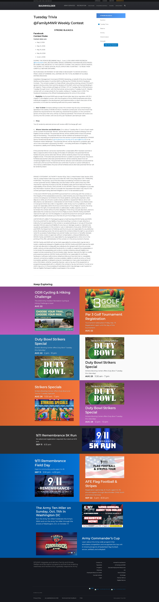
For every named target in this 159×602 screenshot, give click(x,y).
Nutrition (102, 20)
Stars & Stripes (121, 572)
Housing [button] (111, 5)
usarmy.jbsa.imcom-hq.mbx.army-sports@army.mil (69, 139)
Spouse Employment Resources (116, 567)
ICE (124, 570)
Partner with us (120, 0)
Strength (103, 41)
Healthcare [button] (91, 5)
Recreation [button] (81, 5)
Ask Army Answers (111, 45)
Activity (102, 32)
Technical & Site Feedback (69, 598)
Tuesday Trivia (104, 24)
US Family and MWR (120, 565)
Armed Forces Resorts (119, 562)
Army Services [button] (69, 5)
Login (100, 577)
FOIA (81, 598)
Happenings (97, 0)
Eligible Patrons (121, 580)
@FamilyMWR (38, 62)
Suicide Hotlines (97, 575)
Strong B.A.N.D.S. (106, 15)
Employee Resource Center (94, 572)
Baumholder (47, 6)
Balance (102, 28)
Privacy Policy (37, 598)
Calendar (105, 0)
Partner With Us (121, 577)
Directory (111, 0)
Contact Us (99, 562)
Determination (104, 37)
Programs (99, 567)
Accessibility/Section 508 (51, 598)
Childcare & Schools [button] (101, 5)
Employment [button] (119, 5)
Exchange (122, 575)
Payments (99, 565)
